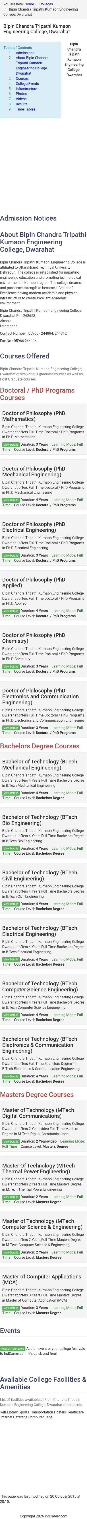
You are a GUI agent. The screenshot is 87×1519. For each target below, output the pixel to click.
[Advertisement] (43, 166)
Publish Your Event (12, 1348)
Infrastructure (26, 89)
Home (29, 4)
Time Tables (25, 109)
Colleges (46, 4)
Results (21, 104)
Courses (22, 78)
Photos (21, 94)
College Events (27, 84)
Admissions (25, 53)
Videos (21, 99)
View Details (11, 444)
